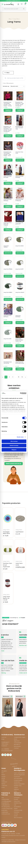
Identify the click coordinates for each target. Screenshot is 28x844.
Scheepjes (17, 797)
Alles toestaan (14, 441)
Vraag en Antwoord (20, 840)
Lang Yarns (16, 19)
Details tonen (20, 437)
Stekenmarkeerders (19, 784)
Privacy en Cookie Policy (7, 840)
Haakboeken (4, 812)
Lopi (15, 805)
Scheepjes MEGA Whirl (6, 532)
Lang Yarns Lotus (19, 564)
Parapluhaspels (18, 780)
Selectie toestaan (14, 445)
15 (18, 377)
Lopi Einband (19, 532)
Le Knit (15, 816)
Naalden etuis (17, 785)
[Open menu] (2, 4)
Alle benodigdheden (19, 774)
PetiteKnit (16, 812)
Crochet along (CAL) (6, 808)
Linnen (3, 787)
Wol (2, 773)
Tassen (16, 787)
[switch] (24, 422)
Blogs (2, 739)
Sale (2, 797)
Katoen (3, 776)
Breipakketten (5, 803)
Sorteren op (6, 86)
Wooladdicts (17, 806)
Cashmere (4, 785)
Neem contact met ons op (13, 463)
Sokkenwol (4, 782)
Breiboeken (4, 810)
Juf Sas (16, 814)
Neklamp (16, 789)
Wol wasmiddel (18, 778)
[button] (8, 110)
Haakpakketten (5, 805)
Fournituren (17, 776)
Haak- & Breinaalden (19, 773)
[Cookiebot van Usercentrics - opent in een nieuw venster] (20, 393)
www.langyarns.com (14, 64)
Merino (3, 774)
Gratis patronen (5, 814)
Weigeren (14, 449)
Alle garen (4, 771)
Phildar (16, 808)
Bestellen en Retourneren (8, 841)
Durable (16, 799)
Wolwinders (17, 782)
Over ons (3, 737)
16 (22, 377)
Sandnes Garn (18, 803)
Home (10, 19)
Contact (16, 748)
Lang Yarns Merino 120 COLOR (6, 598)
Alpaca (3, 783)
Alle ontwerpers (18, 817)
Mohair (3, 778)
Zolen (15, 791)
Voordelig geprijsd (6, 801)
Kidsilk (3, 780)
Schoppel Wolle (18, 810)
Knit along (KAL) (5, 806)
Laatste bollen (5, 799)
